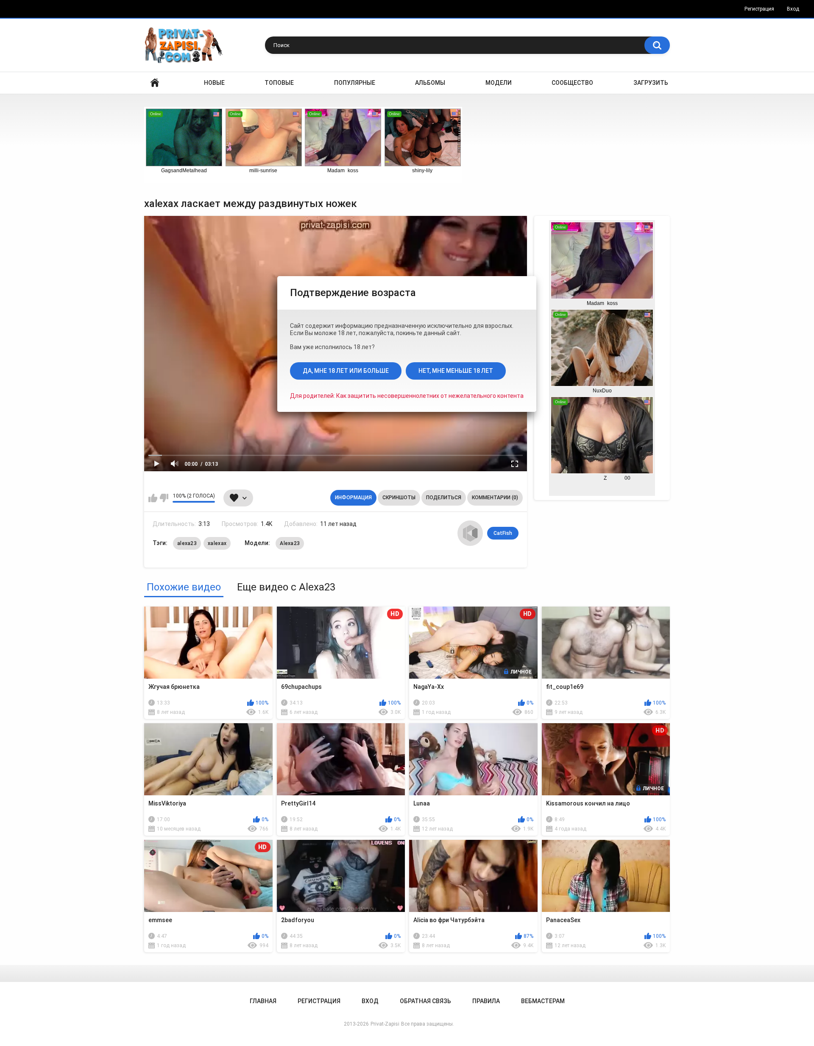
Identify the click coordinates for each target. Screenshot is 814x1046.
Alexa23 (290, 543)
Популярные (354, 82)
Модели (498, 82)
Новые (214, 82)
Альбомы (430, 82)
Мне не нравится (163, 498)
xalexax (217, 543)
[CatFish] (470, 533)
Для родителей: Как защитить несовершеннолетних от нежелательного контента (407, 395)
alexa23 (187, 543)
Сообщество (572, 82)
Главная (154, 83)
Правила (486, 1001)
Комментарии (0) (495, 498)
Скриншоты (398, 498)
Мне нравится (152, 498)
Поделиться (443, 498)
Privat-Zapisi (385, 1024)
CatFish (502, 533)
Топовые (279, 82)
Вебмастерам (543, 1001)
